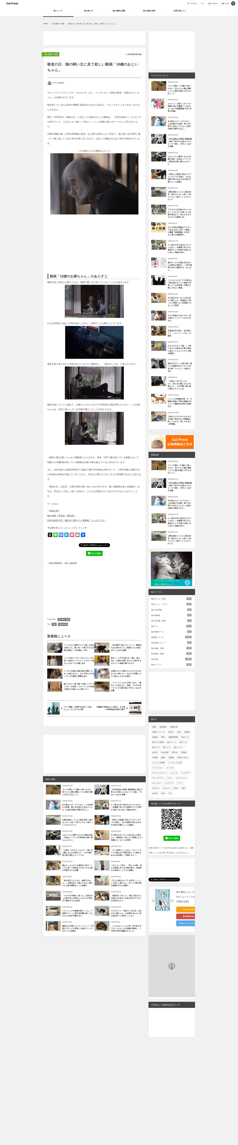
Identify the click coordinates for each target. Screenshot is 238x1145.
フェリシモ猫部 (158, 763)
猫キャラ (155, 747)
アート (180, 783)
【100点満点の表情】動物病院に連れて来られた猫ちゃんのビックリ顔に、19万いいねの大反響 (126, 791)
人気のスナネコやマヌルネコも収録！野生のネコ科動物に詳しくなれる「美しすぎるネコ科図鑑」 (179, 420)
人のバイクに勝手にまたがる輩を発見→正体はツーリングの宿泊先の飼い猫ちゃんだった (77, 837)
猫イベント (178, 747)
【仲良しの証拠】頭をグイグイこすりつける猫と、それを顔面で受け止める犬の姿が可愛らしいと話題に (126, 822)
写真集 (183, 752)
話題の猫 (173, 727)
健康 (163, 757)
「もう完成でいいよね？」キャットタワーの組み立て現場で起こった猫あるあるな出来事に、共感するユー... (126, 852)
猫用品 (155, 737)
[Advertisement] (93, 37)
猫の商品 (170, 659)
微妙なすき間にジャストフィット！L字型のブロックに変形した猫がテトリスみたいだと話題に (78, 928)
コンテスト (185, 773)
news (163, 793)
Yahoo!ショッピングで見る (189, 923)
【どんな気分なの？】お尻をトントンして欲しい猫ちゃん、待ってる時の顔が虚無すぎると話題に (126, 882)
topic (183, 788)
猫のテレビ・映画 (170, 599)
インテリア (169, 783)
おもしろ (166, 788)
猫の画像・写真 (170, 648)
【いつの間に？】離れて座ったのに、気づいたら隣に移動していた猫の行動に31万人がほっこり (77, 791)
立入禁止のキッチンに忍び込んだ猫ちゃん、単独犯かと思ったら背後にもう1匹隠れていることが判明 (126, 837)
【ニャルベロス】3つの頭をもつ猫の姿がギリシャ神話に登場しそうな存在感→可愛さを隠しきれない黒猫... (180, 284)
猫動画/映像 (63, 624)
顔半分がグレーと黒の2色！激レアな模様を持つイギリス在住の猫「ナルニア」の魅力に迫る (180, 367)
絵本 (179, 732)
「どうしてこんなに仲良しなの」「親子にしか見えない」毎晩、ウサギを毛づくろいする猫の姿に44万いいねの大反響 (126, 687)
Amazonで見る (188, 909)
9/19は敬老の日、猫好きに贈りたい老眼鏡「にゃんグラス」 (77, 520)
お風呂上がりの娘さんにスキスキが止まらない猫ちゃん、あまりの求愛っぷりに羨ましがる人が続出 (126, 673)
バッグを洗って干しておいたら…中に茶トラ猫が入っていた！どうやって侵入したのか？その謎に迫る (79, 660)
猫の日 (155, 752)
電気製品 (163, 727)
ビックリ (170, 768)
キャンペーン (181, 778)
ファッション (157, 768)
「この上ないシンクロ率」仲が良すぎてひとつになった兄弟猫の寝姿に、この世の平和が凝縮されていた (126, 928)
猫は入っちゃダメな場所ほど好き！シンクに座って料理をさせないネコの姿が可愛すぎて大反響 (77, 867)
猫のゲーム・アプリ (170, 604)
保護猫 (171, 757)
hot (170, 793)
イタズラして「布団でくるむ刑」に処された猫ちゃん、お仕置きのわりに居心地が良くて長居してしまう (126, 913)
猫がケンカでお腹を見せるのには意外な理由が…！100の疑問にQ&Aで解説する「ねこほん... (180, 266)
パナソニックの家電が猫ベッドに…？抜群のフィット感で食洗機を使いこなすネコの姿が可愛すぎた (77, 913)
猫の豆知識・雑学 (170, 621)
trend (176, 788)
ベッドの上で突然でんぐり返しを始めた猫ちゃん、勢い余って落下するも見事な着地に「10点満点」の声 (79, 647)
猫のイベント (170, 665)
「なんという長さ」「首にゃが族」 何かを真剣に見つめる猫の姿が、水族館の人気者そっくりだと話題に (126, 867)
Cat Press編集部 (58, 83)
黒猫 (154, 727)
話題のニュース (158, 732)
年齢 (54, 624)
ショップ (173, 773)
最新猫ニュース (170, 637)
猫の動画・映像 (51, 54)
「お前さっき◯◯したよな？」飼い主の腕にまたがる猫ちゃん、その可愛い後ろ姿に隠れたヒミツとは (77, 852)
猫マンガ (185, 737)
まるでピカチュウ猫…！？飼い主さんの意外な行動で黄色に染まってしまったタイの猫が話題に (179, 349)
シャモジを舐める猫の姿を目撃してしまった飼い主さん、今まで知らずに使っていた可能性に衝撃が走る (79, 673)
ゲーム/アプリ (158, 778)
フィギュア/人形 (175, 763)
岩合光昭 (164, 752)
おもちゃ (155, 788)
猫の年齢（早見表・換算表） (61, 516)
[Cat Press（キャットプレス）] (12, 3)
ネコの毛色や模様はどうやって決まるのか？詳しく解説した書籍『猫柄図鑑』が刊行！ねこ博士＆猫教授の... (179, 231)
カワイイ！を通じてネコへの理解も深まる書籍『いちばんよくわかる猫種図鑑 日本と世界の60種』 (180, 107)
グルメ (170, 778)
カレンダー (156, 783)
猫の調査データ (170, 632)
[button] (233, 3)
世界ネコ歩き (182, 757)
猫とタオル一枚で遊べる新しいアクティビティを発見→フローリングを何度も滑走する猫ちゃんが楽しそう (79, 686)
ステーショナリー (159, 773)
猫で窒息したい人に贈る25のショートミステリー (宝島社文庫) (189, 897)
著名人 (171, 732)
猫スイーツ (171, 742)
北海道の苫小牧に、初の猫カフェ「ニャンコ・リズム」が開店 (179, 333)
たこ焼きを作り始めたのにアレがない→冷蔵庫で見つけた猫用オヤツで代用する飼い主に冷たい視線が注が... (126, 807)
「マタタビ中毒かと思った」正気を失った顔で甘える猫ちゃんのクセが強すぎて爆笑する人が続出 (77, 898)
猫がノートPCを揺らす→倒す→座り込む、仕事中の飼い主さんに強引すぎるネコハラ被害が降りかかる (126, 660)
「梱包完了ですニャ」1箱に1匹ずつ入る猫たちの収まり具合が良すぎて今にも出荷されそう (126, 898)
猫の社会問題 (170, 610)
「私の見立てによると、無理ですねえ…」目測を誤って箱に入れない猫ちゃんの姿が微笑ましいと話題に (77, 882)
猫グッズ (183, 742)
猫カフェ (170, 626)
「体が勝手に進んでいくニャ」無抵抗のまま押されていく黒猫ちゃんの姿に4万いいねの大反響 (126, 647)
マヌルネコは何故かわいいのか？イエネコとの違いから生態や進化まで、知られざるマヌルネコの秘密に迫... (179, 213)
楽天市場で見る (188, 916)
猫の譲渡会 (170, 615)
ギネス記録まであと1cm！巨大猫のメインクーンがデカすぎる (179, 317)
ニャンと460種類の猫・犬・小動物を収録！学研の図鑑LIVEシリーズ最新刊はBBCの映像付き (180, 402)
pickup (155, 793)
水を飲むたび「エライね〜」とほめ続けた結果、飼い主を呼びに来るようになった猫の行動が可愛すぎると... (77, 807)
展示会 (174, 752)
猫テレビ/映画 (158, 742)
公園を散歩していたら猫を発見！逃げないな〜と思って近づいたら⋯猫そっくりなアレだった (77, 822)
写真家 (155, 757)
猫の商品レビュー (170, 643)
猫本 (163, 737)
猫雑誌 (187, 732)
